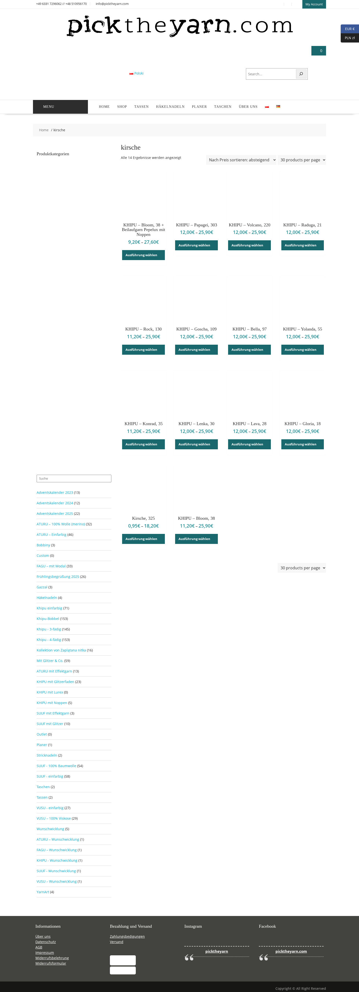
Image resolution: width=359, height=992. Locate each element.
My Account (314, 4)
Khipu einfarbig (49, 608)
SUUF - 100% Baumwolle (56, 765)
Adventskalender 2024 (55, 503)
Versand (116, 941)
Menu (48, 107)
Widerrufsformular (50, 963)
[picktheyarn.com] (179, 37)
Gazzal (42, 587)
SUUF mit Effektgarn (53, 713)
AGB (38, 947)
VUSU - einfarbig (50, 807)
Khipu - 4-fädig (49, 639)
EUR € (348, 28)
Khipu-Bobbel (48, 618)
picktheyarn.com (291, 951)
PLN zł (348, 37)
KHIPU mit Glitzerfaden (55, 681)
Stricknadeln (47, 755)
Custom (43, 555)
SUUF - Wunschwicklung (56, 871)
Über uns (248, 107)
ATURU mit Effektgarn (54, 671)
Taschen (223, 107)
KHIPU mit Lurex (50, 692)
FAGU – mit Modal (51, 566)
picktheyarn (216, 951)
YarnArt (43, 892)
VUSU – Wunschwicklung (57, 881)
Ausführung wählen (141, 255)
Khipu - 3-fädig (49, 629)
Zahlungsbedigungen (127, 936)
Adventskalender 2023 (55, 492)
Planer (199, 107)
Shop (122, 107)
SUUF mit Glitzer (50, 723)
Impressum (44, 952)
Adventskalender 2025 (55, 513)
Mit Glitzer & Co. (50, 660)
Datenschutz (45, 941)
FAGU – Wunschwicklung (57, 850)
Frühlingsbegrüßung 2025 (58, 576)
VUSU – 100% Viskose (54, 818)
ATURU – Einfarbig (51, 534)
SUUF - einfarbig (50, 776)
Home (104, 107)
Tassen (141, 107)
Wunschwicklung (50, 829)
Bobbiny (43, 545)
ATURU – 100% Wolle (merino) (61, 524)
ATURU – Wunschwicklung (58, 839)
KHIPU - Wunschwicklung (57, 860)
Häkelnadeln (170, 107)
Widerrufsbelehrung (52, 958)
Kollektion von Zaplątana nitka (61, 650)
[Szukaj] (301, 73)
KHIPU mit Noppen (52, 702)
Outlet (42, 734)
